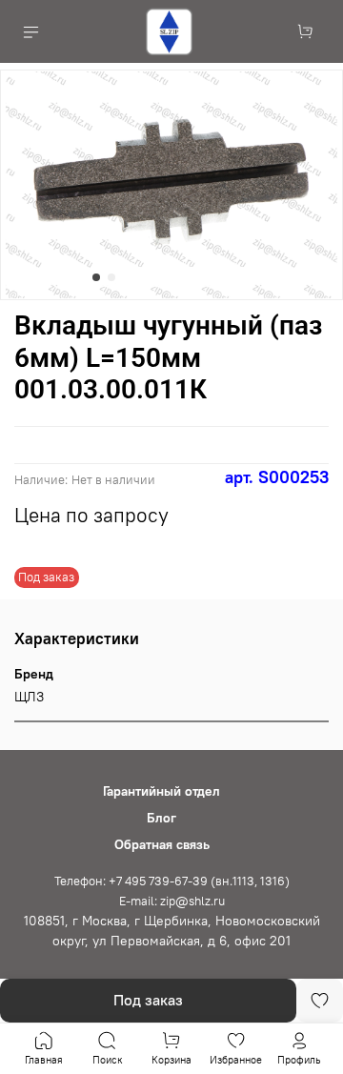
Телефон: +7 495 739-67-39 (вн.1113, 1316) (172, 881)
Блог (161, 817)
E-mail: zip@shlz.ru (172, 901)
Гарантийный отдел (161, 791)
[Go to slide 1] (96, 277)
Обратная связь (162, 844)
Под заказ (148, 999)
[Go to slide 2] (111, 277)
